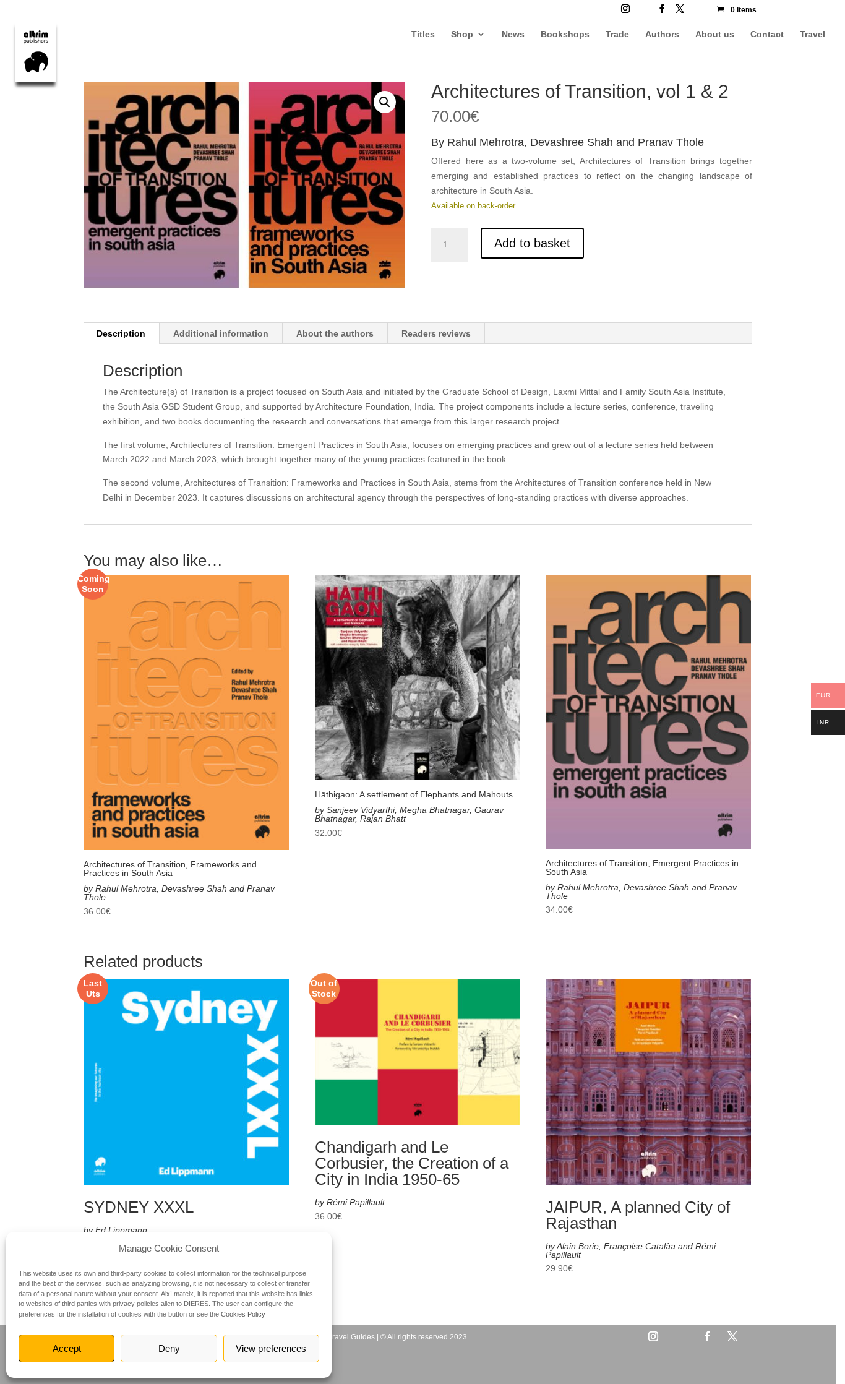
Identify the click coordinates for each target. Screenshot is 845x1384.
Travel (812, 34)
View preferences (271, 1348)
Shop (462, 34)
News (513, 34)
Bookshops (565, 34)
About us (714, 34)
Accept (67, 1348)
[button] (385, 102)
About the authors (335, 333)
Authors (662, 34)
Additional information (220, 333)
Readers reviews (436, 333)
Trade (617, 34)
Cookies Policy (243, 1314)
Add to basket (532, 243)
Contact (767, 34)
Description (121, 333)
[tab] (121, 333)
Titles (423, 34)
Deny (169, 1348)
